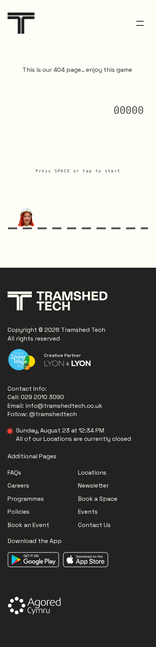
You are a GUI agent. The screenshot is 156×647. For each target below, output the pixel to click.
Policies (19, 512)
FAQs (14, 473)
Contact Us (94, 525)
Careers (18, 485)
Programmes (26, 499)
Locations (93, 473)
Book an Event (28, 525)
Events (88, 512)
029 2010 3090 (42, 397)
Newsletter (93, 485)
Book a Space (97, 499)
